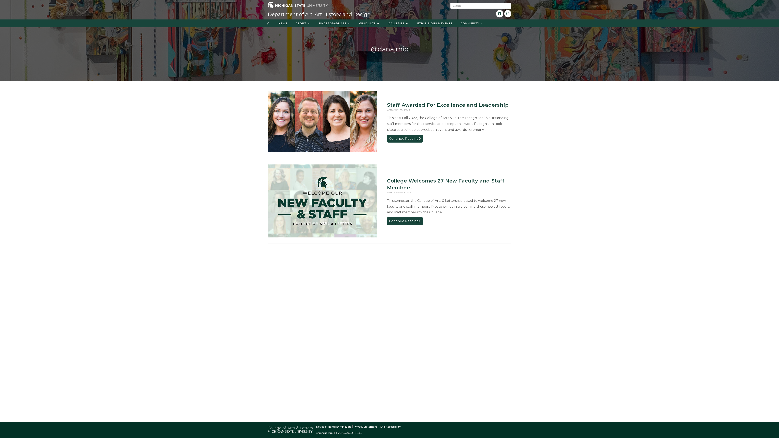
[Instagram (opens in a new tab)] (507, 13)
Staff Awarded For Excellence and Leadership (448, 105)
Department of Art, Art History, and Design (319, 14)
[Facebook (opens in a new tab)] (499, 13)
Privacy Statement (365, 426)
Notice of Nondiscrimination (333, 426)
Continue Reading (406, 139)
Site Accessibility (390, 426)
